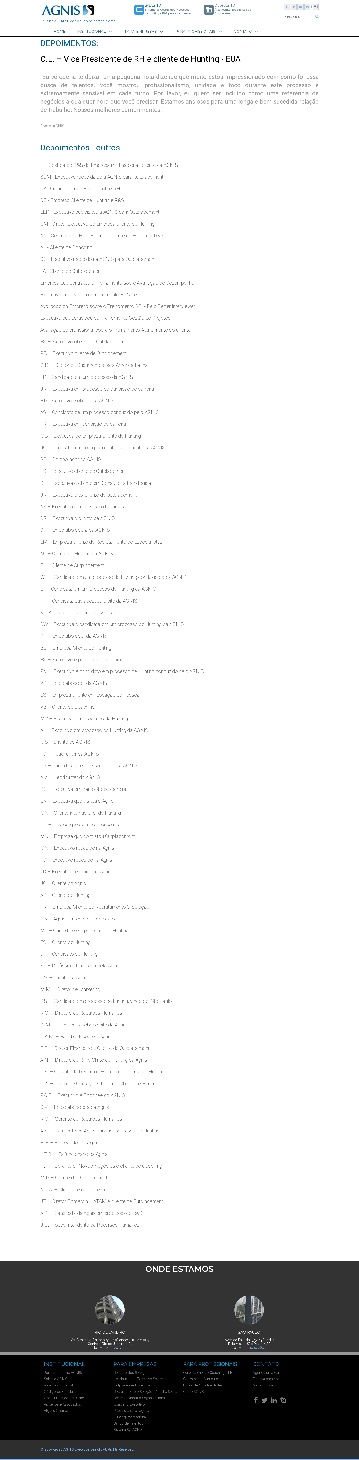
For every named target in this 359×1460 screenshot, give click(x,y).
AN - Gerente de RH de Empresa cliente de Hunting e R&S (102, 236)
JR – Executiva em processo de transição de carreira (97, 389)
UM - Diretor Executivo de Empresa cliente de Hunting (97, 224)
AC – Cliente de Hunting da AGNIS (76, 554)
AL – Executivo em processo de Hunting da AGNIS (94, 730)
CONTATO (247, 32)
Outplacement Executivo (133, 1385)
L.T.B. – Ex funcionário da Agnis (73, 1154)
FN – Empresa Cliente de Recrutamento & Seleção (94, 907)
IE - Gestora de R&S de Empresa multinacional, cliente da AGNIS (109, 165)
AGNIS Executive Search (82, 1449)
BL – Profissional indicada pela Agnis (79, 966)
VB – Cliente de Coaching (67, 707)
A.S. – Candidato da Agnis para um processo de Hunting (99, 1131)
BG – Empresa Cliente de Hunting (75, 648)
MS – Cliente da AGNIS (65, 742)
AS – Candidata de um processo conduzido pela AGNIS (99, 412)
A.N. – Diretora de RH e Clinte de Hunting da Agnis (93, 1060)
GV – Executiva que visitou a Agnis (77, 801)
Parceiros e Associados (62, 1404)
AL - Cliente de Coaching (66, 247)
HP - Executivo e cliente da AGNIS (77, 400)
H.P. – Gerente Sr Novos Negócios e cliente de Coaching (101, 1166)
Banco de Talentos (128, 1423)
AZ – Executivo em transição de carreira (83, 506)
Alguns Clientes (56, 1411)
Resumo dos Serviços (131, 1373)
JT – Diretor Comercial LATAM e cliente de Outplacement (101, 1201)
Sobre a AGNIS (55, 1379)
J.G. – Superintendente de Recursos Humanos (89, 1225)
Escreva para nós (266, 1379)
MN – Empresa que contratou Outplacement (87, 836)
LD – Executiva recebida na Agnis (75, 872)
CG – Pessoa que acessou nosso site (80, 824)
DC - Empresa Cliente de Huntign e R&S (82, 200)
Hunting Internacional (130, 1417)
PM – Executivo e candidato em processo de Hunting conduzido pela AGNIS (122, 671)
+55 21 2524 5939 (113, 1348)
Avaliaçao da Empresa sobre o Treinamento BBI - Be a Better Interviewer (117, 306)
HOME (59, 31)
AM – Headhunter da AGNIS (70, 777)
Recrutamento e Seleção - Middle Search (146, 1392)
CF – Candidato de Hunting (69, 954)
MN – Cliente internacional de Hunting (80, 813)
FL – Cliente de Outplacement (72, 565)
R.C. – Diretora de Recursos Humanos (81, 1013)
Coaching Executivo (129, 1404)
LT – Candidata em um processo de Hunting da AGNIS (98, 589)
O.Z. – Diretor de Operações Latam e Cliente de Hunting (99, 1084)
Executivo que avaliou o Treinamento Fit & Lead (91, 294)
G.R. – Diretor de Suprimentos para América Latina (94, 365)
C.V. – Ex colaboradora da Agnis (74, 1107)
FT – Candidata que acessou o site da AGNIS (88, 601)
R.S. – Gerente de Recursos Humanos (81, 1119)
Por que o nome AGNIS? (63, 1373)
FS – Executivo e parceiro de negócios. (82, 660)
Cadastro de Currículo (200, 1379)
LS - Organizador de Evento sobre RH (80, 188)
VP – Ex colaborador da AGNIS (73, 683)
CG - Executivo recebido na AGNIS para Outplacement (98, 259)
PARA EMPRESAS (144, 32)
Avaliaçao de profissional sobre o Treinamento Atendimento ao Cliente (115, 330)
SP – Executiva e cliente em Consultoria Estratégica (95, 483)
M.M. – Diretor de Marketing (70, 989)
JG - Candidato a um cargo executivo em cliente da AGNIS (102, 448)
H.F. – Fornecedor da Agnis (69, 1142)
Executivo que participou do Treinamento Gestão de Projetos (105, 318)
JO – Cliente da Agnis (63, 883)
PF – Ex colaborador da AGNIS (73, 636)
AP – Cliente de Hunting (65, 895)
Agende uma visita (267, 1373)
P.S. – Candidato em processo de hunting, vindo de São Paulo (106, 1001)
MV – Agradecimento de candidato (77, 919)
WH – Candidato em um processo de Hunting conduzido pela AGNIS (113, 577)
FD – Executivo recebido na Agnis (76, 860)
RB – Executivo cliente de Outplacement (83, 353)
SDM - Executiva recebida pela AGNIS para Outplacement (101, 177)
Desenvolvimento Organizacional (140, 1398)
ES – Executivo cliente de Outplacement (83, 342)
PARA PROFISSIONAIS (199, 32)
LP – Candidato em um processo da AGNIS (86, 377)
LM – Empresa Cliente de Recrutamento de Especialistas (101, 542)
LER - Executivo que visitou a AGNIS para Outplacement (99, 212)
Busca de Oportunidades (202, 1385)
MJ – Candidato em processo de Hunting (84, 930)
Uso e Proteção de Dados (64, 1398)
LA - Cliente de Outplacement (71, 271)
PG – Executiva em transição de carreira (83, 789)
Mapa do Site (263, 1385)
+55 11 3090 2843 (252, 1348)
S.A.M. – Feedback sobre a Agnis (75, 1036)
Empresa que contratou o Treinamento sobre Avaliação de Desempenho (117, 283)
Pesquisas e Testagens (131, 1411)
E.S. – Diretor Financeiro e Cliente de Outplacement (94, 1048)
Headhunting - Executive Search (139, 1379)
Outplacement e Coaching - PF (207, 1373)
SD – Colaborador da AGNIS (70, 459)
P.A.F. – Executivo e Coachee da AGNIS (82, 1095)
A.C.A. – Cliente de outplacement (75, 1190)
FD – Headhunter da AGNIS (69, 754)
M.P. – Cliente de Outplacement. (74, 1178)
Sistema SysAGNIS (128, 1430)
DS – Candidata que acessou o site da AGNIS (88, 766)
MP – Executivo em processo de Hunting (84, 718)
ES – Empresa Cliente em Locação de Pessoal (90, 695)
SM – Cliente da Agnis (63, 978)
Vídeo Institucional (58, 1385)
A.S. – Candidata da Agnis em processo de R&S (91, 1213)
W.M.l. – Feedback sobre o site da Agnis (83, 1025)
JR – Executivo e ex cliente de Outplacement (88, 495)
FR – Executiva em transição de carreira (83, 424)
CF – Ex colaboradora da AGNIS (75, 530)
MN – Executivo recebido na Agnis (77, 848)
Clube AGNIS (193, 1392)
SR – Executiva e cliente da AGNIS (77, 518)
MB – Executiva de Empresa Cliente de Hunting (90, 436)
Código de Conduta (59, 1392)
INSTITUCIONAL (95, 32)
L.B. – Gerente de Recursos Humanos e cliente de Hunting (102, 1072)
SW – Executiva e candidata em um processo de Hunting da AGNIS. (112, 624)
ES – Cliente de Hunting (65, 942)
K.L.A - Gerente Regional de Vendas (78, 612)
